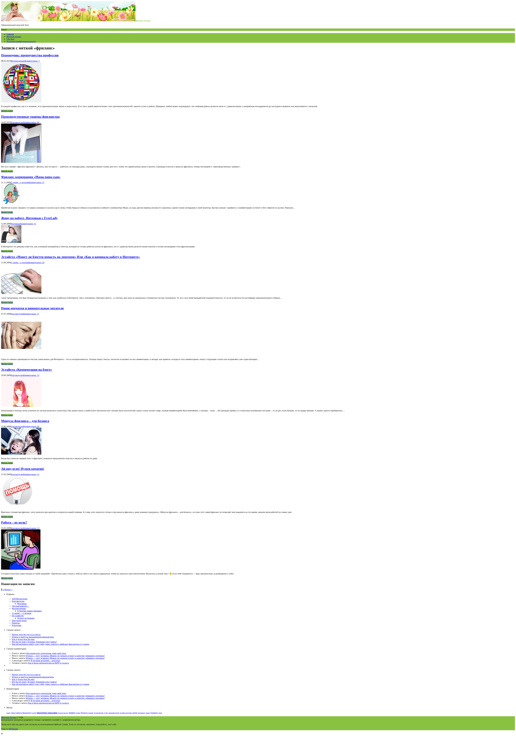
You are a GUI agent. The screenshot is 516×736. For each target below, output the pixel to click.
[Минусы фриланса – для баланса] (21, 454)
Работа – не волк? (14, 522)
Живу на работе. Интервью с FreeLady (29, 218)
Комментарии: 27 (36, 182)
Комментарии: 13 (31, 375)
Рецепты (16, 623)
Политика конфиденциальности (21, 41)
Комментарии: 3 (32, 61)
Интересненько (18, 61)
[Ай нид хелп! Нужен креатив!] (18, 507)
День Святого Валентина (21, 713)
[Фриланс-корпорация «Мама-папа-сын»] (11, 203)
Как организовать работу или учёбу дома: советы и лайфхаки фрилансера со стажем (50, 644)
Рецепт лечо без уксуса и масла (26, 634)
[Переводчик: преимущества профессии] (21, 102)
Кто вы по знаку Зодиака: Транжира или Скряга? (34, 642)
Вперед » (8, 590)
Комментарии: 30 (31, 426)
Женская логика (13, 36)
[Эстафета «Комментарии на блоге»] (21, 406)
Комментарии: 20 (36, 262)
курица (78, 713)
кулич (106, 713)
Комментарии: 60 (31, 122)
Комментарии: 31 (28, 224)
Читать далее (7, 111)
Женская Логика (142, 20)
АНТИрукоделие (19, 599)
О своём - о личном (19, 182)
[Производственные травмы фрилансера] (21, 162)
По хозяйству (18, 616)
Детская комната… (20, 606)
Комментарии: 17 (31, 314)
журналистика (98, 713)
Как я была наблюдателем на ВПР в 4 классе (48, 663)
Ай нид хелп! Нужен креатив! (22, 468)
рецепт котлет (63, 713)
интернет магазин (47, 712)
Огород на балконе (26, 618)
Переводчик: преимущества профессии (30, 55)
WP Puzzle (13, 729)
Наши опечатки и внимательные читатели (32, 308)
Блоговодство (17, 122)
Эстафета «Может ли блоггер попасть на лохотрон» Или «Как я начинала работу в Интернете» (70, 257)
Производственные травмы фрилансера (30, 116)
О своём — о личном (21, 613)
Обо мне (10, 39)
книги (8, 713)
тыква (148, 713)
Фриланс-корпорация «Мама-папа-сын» (30, 177)
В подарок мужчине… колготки (45, 660)
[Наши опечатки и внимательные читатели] (21, 355)
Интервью (15, 224)
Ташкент (154, 713)
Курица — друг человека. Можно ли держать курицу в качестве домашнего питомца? (65, 656)
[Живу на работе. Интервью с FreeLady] (11, 242)
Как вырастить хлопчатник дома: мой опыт (46, 653)
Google (34, 713)
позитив (91, 713)
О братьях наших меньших (29, 611)
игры (160, 713)
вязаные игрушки (126, 713)
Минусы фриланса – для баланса (25, 421)
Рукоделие (16, 625)
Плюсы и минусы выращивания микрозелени (33, 637)
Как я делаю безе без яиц (23, 639)
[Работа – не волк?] (20, 569)
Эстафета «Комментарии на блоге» (26, 369)
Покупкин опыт (19, 620)
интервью (141, 713)
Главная (10, 34)
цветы (134, 713)
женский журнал (113, 713)
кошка (72, 712)
